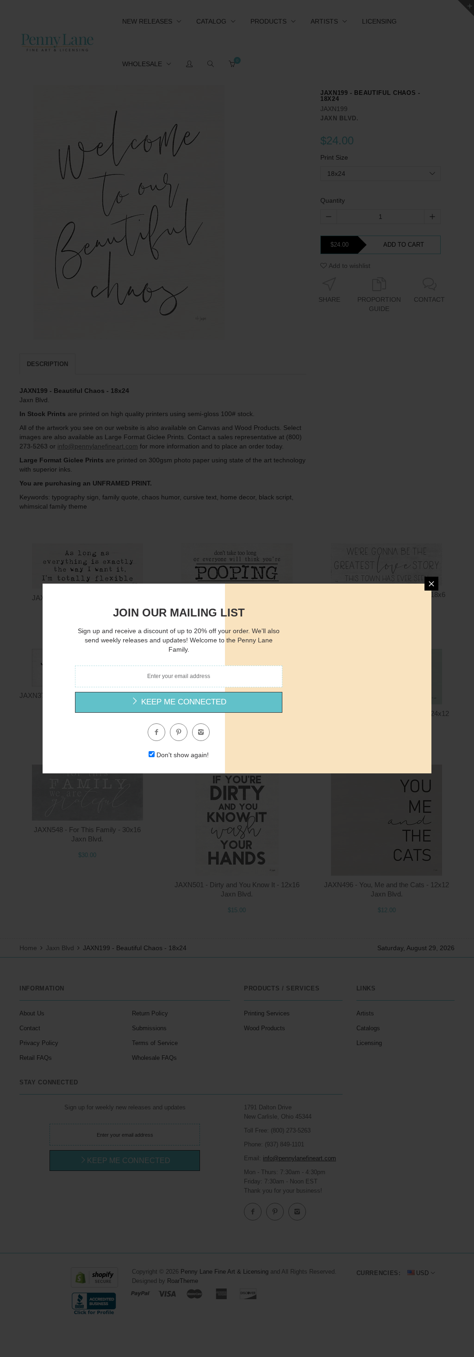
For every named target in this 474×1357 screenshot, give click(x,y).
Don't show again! (182, 755)
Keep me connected (182, 701)
